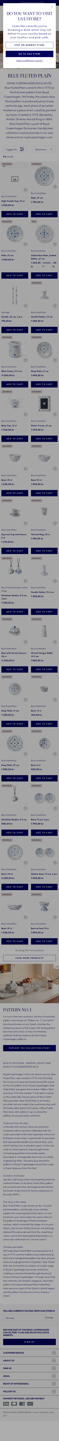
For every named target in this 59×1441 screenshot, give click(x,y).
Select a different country (29, 61)
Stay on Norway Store (29, 45)
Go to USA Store (30, 54)
